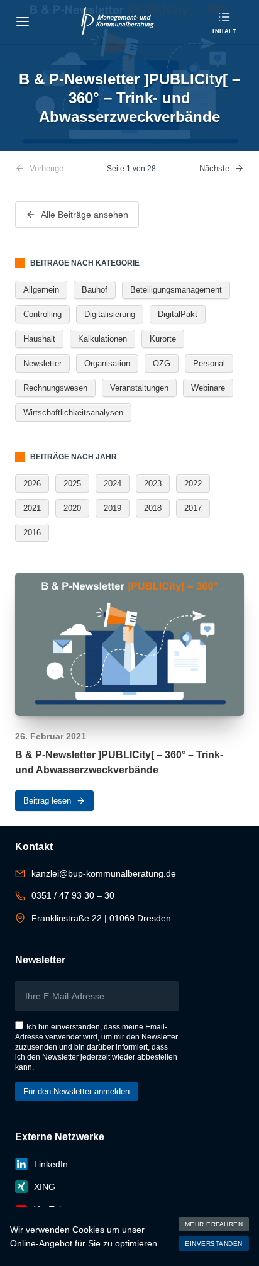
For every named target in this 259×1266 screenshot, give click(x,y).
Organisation (107, 363)
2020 (72, 508)
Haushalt (39, 339)
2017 (193, 508)
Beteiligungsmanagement (176, 289)
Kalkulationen (102, 339)
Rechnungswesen (55, 388)
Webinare (208, 388)
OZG (161, 363)
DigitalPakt (177, 314)
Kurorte (163, 339)
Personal (209, 363)
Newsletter (42, 363)
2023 (153, 483)
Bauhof (94, 289)
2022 (193, 483)
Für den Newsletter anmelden (76, 1091)
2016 (32, 532)
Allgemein (41, 289)
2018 (153, 508)
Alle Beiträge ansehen (84, 215)
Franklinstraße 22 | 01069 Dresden (101, 918)
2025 (72, 483)
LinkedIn (51, 1164)
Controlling (42, 314)
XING (44, 1187)
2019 (112, 508)
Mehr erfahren (214, 1224)
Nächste (214, 168)
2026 (32, 483)
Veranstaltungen (139, 388)
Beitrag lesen (47, 800)
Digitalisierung (109, 314)
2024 (112, 483)
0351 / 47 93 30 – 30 (72, 895)
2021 (32, 508)
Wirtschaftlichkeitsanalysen (73, 412)
